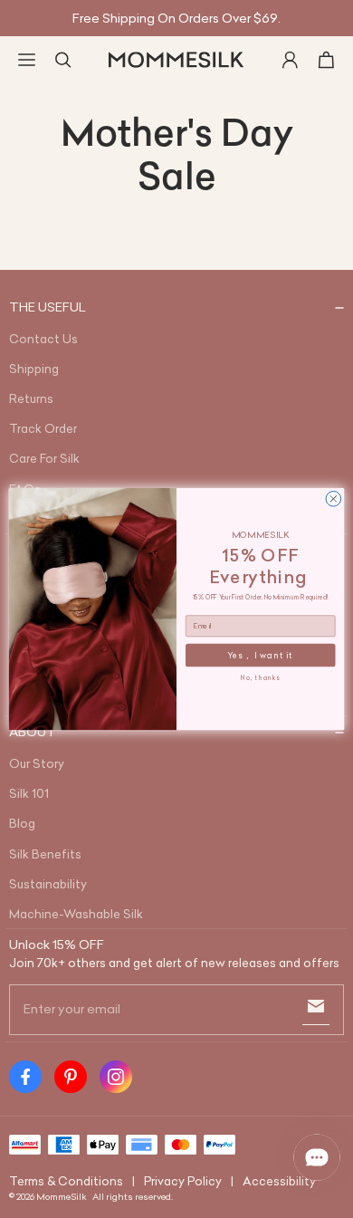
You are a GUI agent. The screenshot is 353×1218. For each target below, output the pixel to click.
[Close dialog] (333, 498)
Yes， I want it (260, 655)
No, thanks (260, 678)
